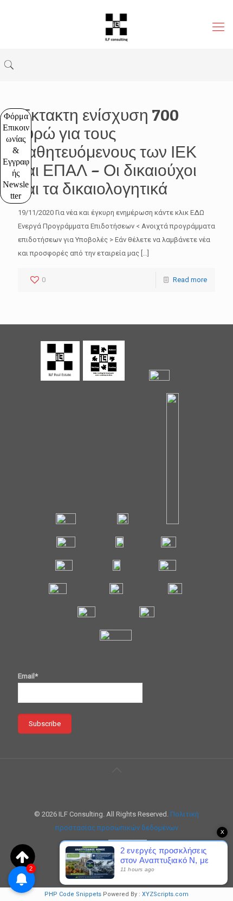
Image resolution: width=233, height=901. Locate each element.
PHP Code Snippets (72, 894)
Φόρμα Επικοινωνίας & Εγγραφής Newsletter (16, 156)
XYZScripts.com (165, 894)
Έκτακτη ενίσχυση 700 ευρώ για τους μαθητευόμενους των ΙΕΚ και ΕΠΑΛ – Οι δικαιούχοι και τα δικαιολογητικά (107, 151)
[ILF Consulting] (116, 27)
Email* (28, 676)
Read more (190, 280)
